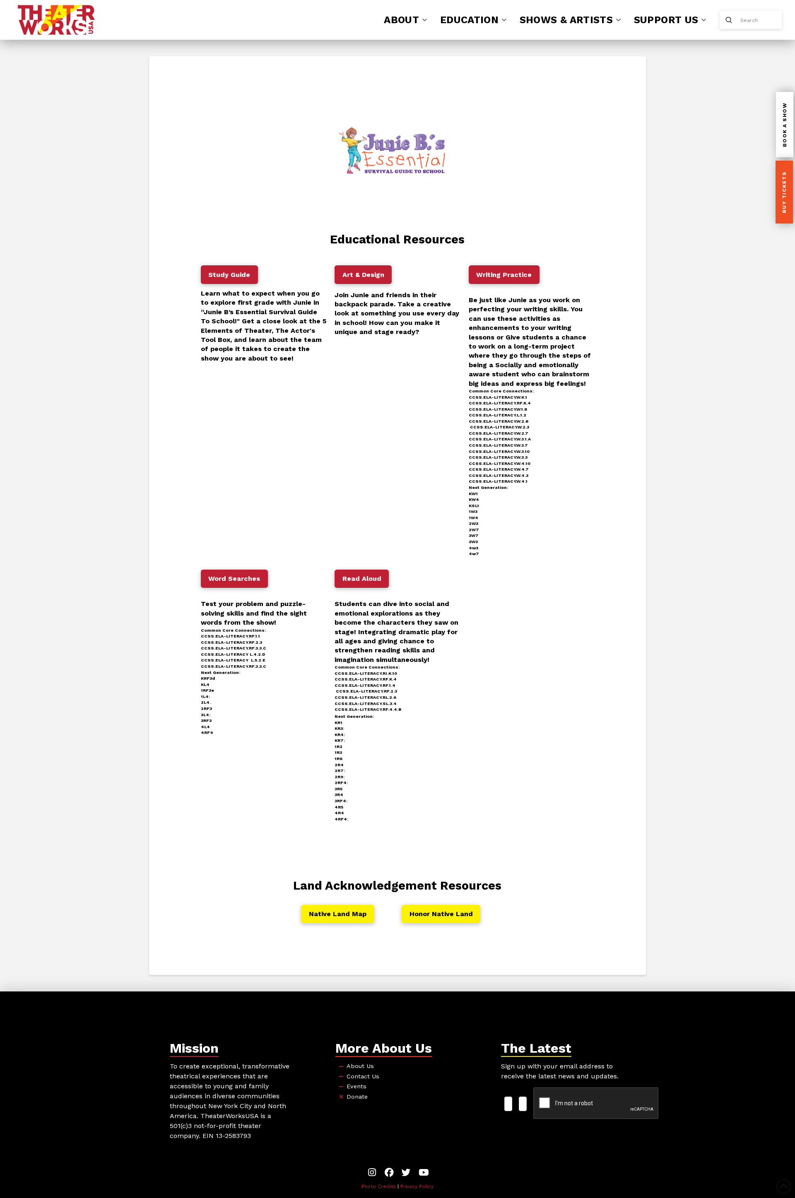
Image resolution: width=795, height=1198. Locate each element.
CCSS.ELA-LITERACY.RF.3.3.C (233, 648)
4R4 (339, 813)
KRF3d (208, 678)
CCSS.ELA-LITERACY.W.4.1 (498, 481)
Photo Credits (378, 1186)
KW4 (474, 499)
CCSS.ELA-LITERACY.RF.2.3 (231, 642)
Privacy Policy (417, 1186)
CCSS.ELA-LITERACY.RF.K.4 (500, 403)
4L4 (205, 726)
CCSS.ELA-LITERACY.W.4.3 (498, 475)
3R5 (338, 788)
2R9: (339, 776)
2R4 (339, 764)
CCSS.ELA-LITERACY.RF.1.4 (365, 685)
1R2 (338, 746)
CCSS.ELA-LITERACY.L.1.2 (497, 415)
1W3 (473, 511)
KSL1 (474, 505)
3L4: (205, 714)
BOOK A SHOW (785, 125)
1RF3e (207, 690)
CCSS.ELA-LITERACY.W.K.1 (498, 397)
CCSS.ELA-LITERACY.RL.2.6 (365, 697)
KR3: (339, 728)
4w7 (474, 553)
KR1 (338, 722)
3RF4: (341, 800)
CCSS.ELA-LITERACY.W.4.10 (499, 463)
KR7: (340, 740)
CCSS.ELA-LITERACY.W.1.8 (498, 409)
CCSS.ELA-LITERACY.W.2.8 (498, 421)
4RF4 (207, 732)
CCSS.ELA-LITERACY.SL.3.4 (366, 703)
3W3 (473, 541)
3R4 (339, 794)
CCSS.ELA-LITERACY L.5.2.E (233, 660)
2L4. (206, 702)
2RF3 (206, 708)
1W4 (473, 517)
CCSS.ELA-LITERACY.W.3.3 (498, 457)
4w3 (473, 548)
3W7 (474, 535)
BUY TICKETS (784, 192)
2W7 (474, 529)
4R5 (339, 807)
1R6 (338, 758)
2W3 (473, 523)
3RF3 (206, 720)
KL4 (205, 684)
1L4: (205, 696)
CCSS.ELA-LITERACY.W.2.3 (499, 427)
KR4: (340, 734)
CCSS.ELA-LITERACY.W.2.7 (498, 433)
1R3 (338, 752)
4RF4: (341, 819)
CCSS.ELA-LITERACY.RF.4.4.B (368, 709)
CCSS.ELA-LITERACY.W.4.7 (499, 469)
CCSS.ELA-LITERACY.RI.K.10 (366, 673)
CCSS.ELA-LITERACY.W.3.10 (499, 451)
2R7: (340, 770)
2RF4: (341, 782)
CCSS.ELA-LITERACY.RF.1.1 (230, 636)
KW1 (473, 493)
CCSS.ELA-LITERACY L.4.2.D (233, 654)
